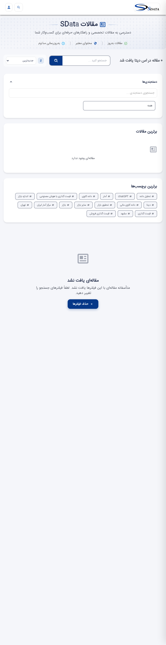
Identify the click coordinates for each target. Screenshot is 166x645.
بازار (64, 205)
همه (149, 105)
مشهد (124, 213)
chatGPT (123, 196)
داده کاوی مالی (127, 205)
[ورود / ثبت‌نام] (9, 7)
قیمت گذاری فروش (99, 213)
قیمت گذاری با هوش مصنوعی (55, 196)
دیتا (149, 205)
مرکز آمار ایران (44, 205)
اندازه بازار (23, 196)
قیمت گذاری (144, 213)
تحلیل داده (145, 196)
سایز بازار (81, 205)
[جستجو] (18, 7)
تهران (23, 205)
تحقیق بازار (103, 205)
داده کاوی (87, 196)
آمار (105, 196)
